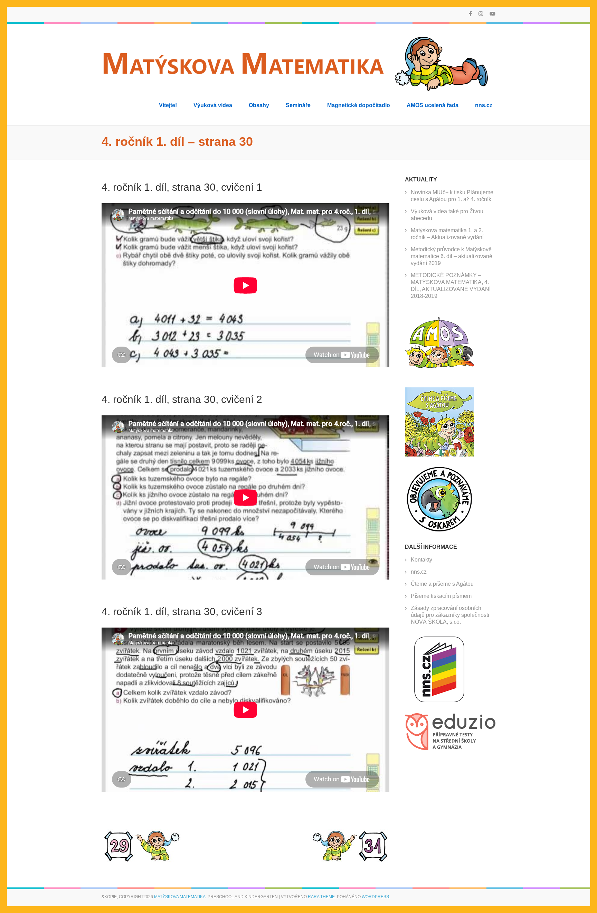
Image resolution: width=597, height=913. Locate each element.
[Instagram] (480, 14)
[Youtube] (492, 14)
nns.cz (483, 105)
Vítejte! (168, 105)
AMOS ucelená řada (432, 105)
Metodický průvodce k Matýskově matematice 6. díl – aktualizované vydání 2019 (451, 256)
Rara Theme (321, 896)
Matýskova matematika (180, 896)
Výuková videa (212, 105)
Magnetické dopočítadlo (358, 105)
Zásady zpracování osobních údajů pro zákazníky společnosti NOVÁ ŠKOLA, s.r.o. (450, 615)
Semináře (298, 105)
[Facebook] (470, 14)
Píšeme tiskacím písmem (441, 596)
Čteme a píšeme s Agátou (442, 584)
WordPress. (376, 896)
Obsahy (259, 105)
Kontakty (421, 560)
